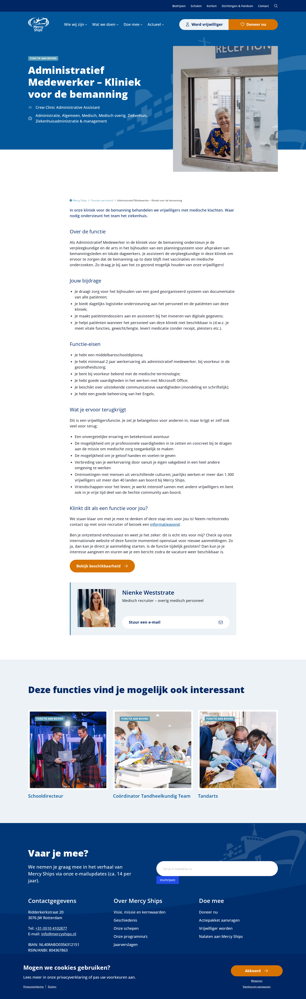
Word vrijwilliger (207, 24)
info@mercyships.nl (58, 933)
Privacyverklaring (33, 986)
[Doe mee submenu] (141, 24)
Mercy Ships (80, 200)
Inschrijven (167, 880)
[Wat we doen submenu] (117, 24)
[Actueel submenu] (163, 24)
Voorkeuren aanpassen (257, 986)
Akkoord (253, 970)
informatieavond (165, 524)
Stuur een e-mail (144, 621)
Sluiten (52, 986)
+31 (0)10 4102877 (51, 928)
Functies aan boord (102, 200)
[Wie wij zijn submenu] (86, 24)
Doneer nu (256, 24)
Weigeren (256, 981)
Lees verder (68, 754)
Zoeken (276, 6)
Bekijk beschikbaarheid (98, 565)
